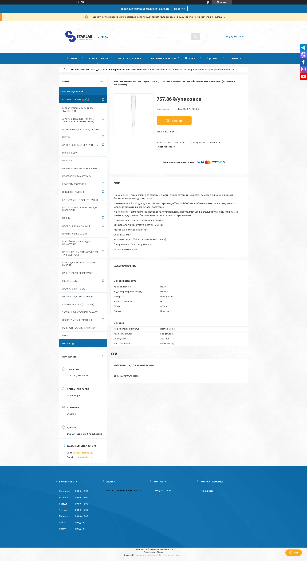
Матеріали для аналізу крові (77, 296)
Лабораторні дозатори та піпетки (80, 145)
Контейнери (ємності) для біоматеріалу (76, 243)
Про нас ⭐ (68, 343)
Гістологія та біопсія (73, 192)
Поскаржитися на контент (145, 555)
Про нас (212, 58)
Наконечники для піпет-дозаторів (89, 69)
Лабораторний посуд (73, 288)
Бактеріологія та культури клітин (80, 200)
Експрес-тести (70, 281)
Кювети (66, 218)
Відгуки (190, 58)
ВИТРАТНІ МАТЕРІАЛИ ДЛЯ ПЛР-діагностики (77, 109)
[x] (116, 354)
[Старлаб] (79, 43)
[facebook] (112, 354)
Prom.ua (169, 549)
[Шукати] (195, 36)
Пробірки (67, 160)
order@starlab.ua (83, 457)
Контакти (235, 58)
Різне (65, 335)
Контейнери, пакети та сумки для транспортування (80, 253)
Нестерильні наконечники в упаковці (128, 69)
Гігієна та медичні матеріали (77, 320)
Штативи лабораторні (74, 184)
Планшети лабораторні (74, 233)
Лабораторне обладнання (76, 226)
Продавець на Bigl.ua (153, 552)
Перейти (179, 8)
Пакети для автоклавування (77, 273)
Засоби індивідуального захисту (80, 312)
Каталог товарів (97, 58)
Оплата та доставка (128, 58)
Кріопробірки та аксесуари (76, 176)
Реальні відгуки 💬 (72, 91)
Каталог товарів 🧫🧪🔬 (76, 99)
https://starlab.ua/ (83, 452)
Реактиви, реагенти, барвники (78, 327)
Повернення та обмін (162, 58)
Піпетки (66, 137)
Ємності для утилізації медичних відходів (80, 264)
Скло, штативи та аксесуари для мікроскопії (79, 208)
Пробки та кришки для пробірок (79, 168)
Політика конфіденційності (170, 555)
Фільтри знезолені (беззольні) (78, 304)
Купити (177, 120)
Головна (72, 58)
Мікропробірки (70, 152)
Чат (296, 552)
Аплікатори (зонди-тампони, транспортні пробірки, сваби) (78, 120)
